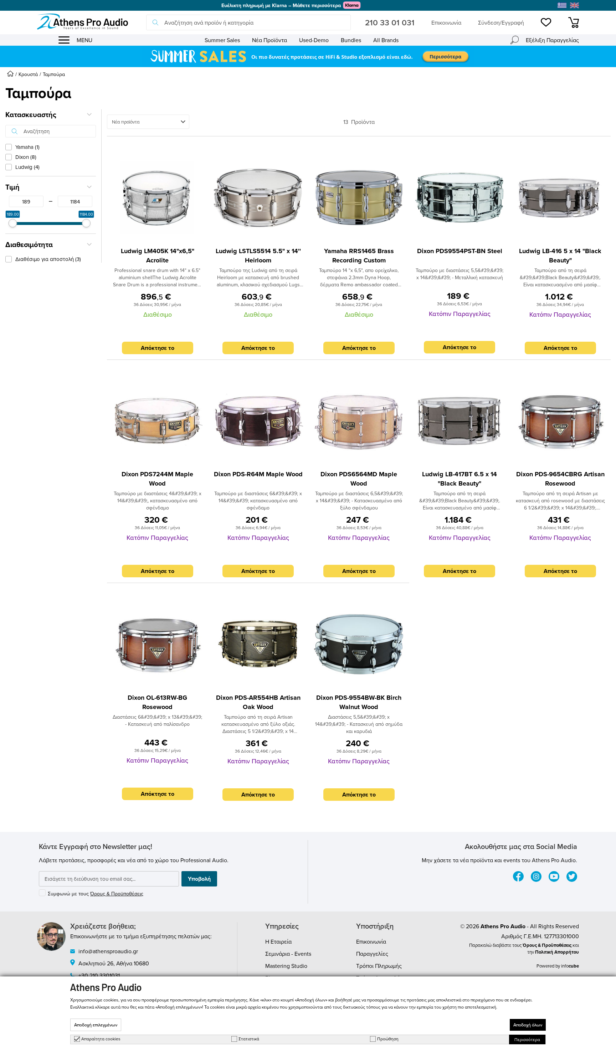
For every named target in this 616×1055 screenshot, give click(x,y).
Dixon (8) (25, 157)
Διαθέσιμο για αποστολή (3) (48, 259)
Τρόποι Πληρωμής (379, 966)
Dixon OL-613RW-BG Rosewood (157, 702)
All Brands (386, 40)
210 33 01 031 (390, 22)
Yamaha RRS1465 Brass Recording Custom (359, 255)
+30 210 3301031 (99, 975)
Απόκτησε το (157, 348)
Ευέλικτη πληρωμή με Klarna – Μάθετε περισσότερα (281, 5)
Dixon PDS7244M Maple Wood (157, 478)
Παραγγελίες (372, 954)
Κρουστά (28, 74)
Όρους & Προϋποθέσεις (116, 893)
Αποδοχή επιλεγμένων (95, 1025)
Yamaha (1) (27, 147)
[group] (308, 56)
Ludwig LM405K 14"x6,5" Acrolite (157, 255)
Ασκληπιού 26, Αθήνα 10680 (113, 963)
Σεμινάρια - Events (288, 954)
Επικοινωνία (446, 22)
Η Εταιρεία (278, 941)
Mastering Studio (286, 966)
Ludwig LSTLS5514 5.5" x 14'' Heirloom (258, 255)
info (570, 966)
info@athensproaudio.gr (108, 951)
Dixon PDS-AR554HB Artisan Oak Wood (258, 702)
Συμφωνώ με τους (95, 893)
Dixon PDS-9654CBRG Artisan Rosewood (560, 478)
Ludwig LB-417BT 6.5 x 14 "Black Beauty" (459, 478)
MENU (84, 40)
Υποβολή (199, 879)
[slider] (13, 223)
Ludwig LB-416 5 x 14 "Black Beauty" (560, 255)
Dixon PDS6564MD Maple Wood (358, 478)
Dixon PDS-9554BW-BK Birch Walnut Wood (358, 702)
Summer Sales (222, 40)
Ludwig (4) (27, 167)
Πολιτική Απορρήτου (557, 952)
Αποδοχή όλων (527, 1025)
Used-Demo (314, 40)
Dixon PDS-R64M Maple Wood (258, 474)
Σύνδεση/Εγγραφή (501, 22)
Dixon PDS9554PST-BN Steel (459, 251)
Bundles (351, 40)
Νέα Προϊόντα (269, 40)
